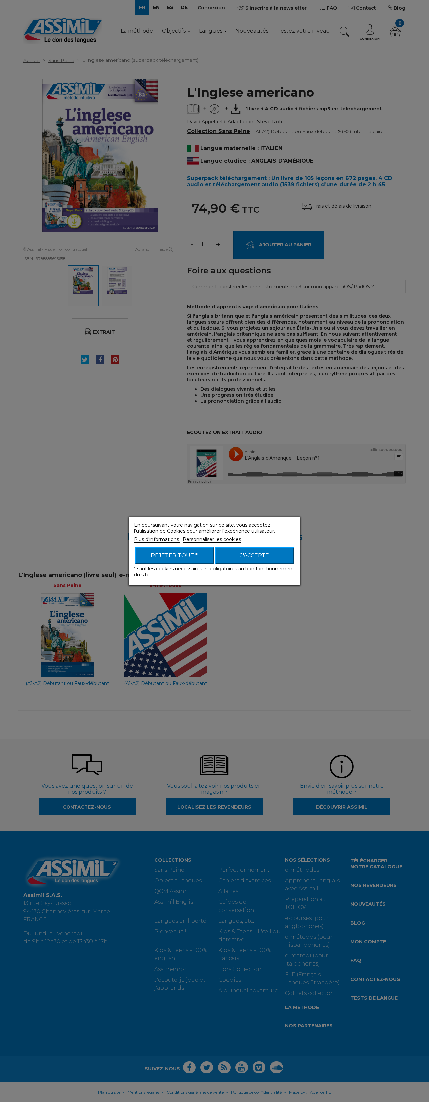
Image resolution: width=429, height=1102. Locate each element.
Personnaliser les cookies (212, 539)
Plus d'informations (157, 539)
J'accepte (254, 555)
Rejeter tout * (174, 555)
